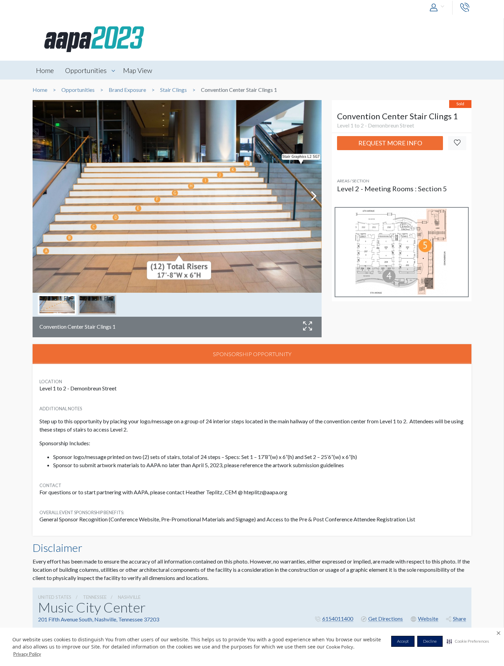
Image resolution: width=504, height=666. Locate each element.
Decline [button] (430, 641)
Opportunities (86, 70)
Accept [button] (403, 641)
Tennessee (95, 597)
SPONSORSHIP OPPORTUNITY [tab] (252, 354)
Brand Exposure (127, 90)
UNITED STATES (54, 597)
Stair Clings (173, 90)
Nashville (129, 597)
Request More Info (390, 143)
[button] (467, 641)
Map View (137, 70)
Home (45, 70)
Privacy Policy (27, 654)
